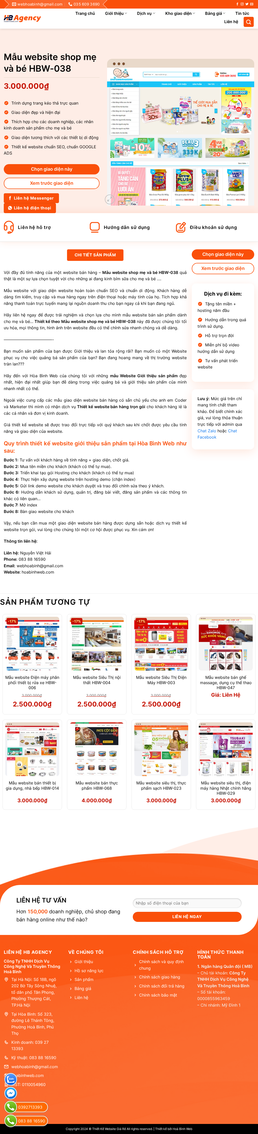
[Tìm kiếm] (249, 22)
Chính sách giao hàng (159, 976)
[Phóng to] (110, 199)
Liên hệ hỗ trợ (34, 227)
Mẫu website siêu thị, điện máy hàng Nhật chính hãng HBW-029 (225, 788)
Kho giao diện (178, 13)
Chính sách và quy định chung (161, 965)
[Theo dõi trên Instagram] (242, 4)
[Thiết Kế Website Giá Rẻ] (22, 18)
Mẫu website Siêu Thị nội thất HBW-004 (97, 680)
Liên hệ (231, 22)
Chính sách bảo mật (158, 995)
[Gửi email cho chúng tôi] (251, 4)
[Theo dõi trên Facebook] (237, 4)
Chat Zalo (207, 430)
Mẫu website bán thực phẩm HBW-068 (97, 785)
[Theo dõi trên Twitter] (246, 4)
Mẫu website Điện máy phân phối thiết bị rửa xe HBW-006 (32, 682)
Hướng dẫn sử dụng (127, 227)
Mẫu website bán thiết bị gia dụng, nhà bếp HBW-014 (32, 785)
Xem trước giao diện (51, 183)
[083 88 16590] (10, 1120)
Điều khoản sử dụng (213, 227)
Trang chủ (85, 13)
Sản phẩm (84, 979)
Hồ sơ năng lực (89, 970)
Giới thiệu (114, 13)
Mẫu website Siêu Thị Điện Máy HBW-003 (161, 680)
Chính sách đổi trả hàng (161, 985)
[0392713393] (10, 1107)
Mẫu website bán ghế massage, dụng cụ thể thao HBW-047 (226, 682)
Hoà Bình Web (182, 1129)
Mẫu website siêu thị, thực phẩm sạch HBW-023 (161, 785)
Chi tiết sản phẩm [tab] (95, 254)
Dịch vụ (144, 13)
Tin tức (242, 13)
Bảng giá (213, 13)
